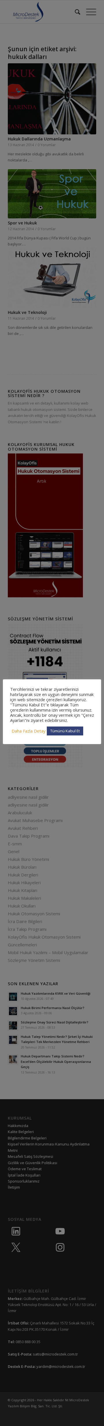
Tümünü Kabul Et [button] (65, 730)
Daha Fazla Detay (28, 730)
